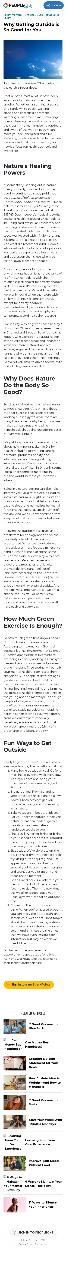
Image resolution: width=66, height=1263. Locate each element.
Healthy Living (13, 15)
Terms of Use (41, 1244)
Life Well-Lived (33, 15)
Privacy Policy (25, 1244)
